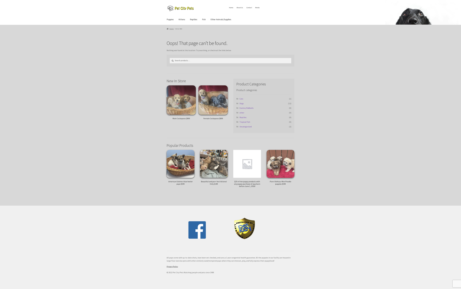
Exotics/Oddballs (247, 108)
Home (231, 7)
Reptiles (193, 19)
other (242, 112)
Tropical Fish (245, 122)
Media (257, 7)
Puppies (170, 19)
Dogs (242, 103)
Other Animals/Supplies (220, 19)
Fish (204, 19)
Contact (249, 7)
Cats (241, 99)
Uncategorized (246, 126)
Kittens (182, 19)
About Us (240, 7)
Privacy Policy (172, 266)
